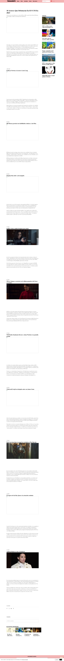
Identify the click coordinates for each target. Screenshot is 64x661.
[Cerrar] (62, 659)
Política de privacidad (25, 659)
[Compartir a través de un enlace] (13, 608)
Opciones (57, 659)
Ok (60, 659)
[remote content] (22, 38)
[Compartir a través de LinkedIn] (11, 608)
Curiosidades (8, 605)
